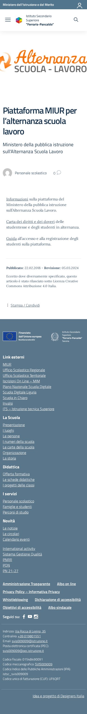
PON (6, 565)
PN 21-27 (10, 571)
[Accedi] (79, 5)
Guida (11, 238)
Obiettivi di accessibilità (22, 607)
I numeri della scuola (18, 441)
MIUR (7, 364)
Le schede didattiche (19, 479)
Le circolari (11, 533)
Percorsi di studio (16, 512)
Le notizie (10, 528)
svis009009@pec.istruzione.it (23, 650)
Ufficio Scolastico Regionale (24, 370)
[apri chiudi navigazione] (8, 20)
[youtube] (30, 617)
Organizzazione (14, 452)
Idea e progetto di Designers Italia (58, 696)
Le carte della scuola (18, 447)
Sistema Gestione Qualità (22, 554)
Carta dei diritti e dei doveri (30, 221)
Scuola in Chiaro (15, 397)
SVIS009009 (43, 664)
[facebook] (24, 617)
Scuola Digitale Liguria (19, 392)
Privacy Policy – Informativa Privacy (31, 591)
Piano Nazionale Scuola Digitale (27, 386)
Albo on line (66, 584)
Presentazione (14, 425)
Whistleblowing (15, 599)
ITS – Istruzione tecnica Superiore (28, 409)
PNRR (7, 559)
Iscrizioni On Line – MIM (21, 381)
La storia (9, 458)
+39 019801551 (29, 636)
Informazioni (17, 199)
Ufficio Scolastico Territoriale (24, 375)
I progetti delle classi (18, 485)
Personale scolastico (18, 501)
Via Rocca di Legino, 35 (30, 631)
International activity (19, 548)
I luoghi (8, 430)
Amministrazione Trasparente (26, 584)
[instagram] (36, 617)
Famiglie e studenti (17, 506)
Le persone (11, 436)
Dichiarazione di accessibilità (58, 599)
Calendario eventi (16, 539)
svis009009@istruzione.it (30, 640)
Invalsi (8, 403)
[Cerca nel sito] (76, 20)
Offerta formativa (16, 474)
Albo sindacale (59, 607)
